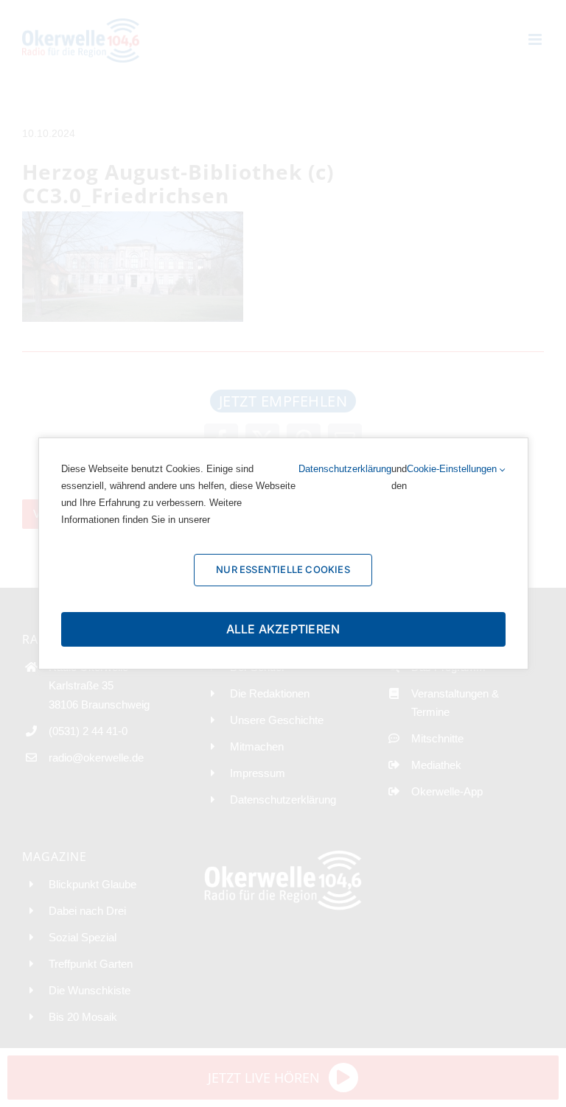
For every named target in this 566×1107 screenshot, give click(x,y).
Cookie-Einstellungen (453, 468)
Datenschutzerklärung (344, 468)
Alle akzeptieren (283, 629)
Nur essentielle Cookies (283, 569)
